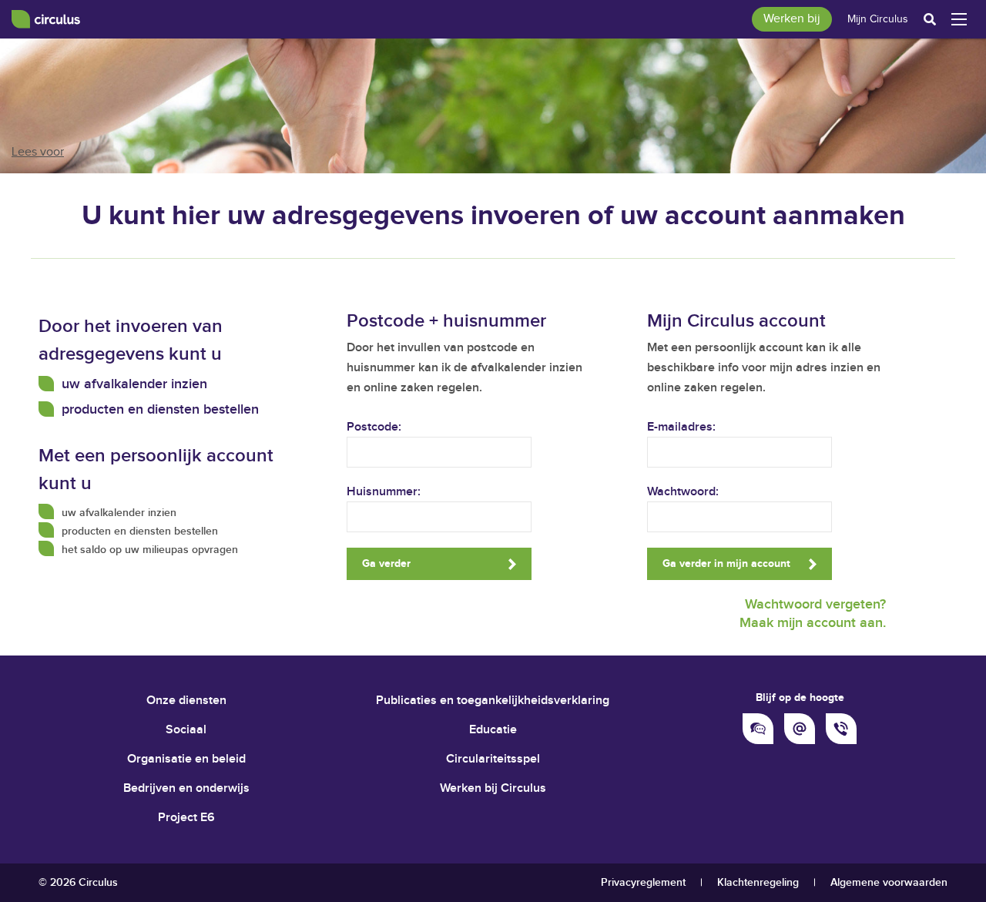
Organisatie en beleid (186, 759)
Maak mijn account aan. (813, 623)
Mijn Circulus (877, 19)
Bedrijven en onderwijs (186, 788)
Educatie (493, 730)
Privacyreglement (643, 882)
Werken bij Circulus (493, 788)
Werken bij (791, 19)
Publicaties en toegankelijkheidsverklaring (492, 700)
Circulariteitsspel (493, 759)
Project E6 (186, 817)
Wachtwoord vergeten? (815, 604)
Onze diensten (186, 700)
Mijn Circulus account (736, 321)
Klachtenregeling (758, 882)
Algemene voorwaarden (888, 882)
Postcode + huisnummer (446, 321)
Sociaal (186, 730)
